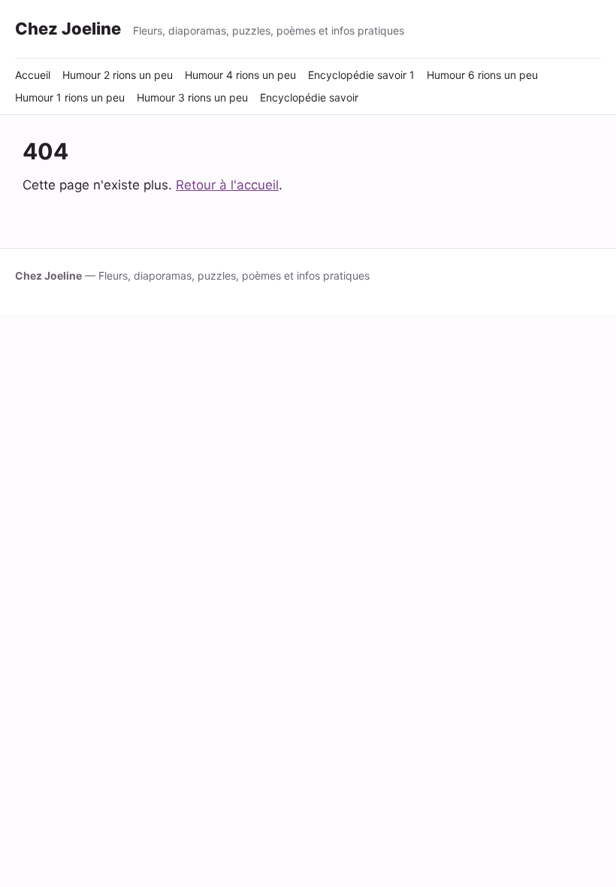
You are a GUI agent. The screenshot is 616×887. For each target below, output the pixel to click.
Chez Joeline (68, 28)
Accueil (32, 74)
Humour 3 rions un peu (192, 97)
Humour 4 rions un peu (240, 74)
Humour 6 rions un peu (482, 74)
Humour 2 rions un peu (117, 74)
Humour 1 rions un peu (70, 97)
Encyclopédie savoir (309, 97)
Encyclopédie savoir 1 (361, 74)
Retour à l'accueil (227, 184)
